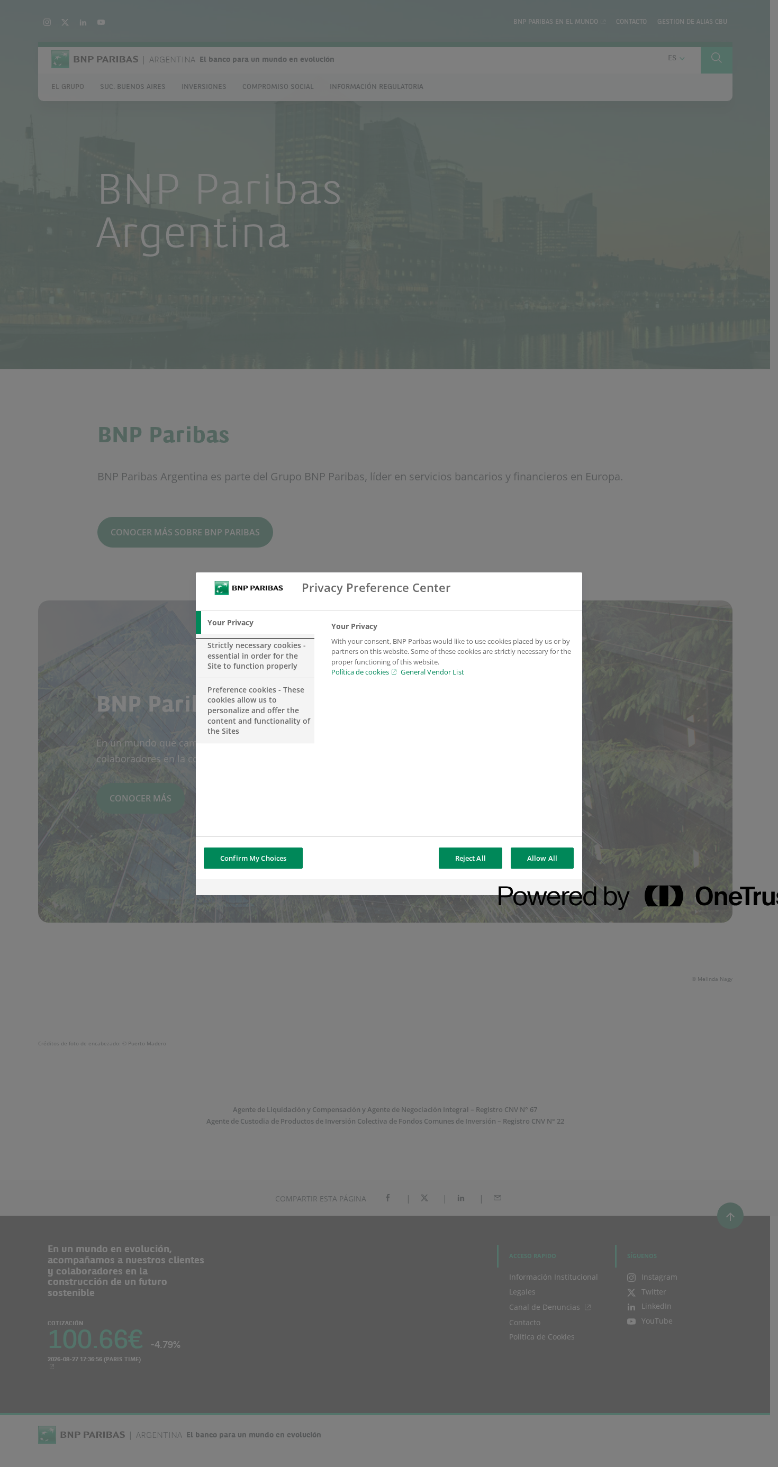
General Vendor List (432, 672)
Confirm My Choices (253, 858)
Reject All (470, 858)
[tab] (255, 622)
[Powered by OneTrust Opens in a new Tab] (536, 888)
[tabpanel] (452, 652)
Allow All (542, 858)
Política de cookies (360, 672)
